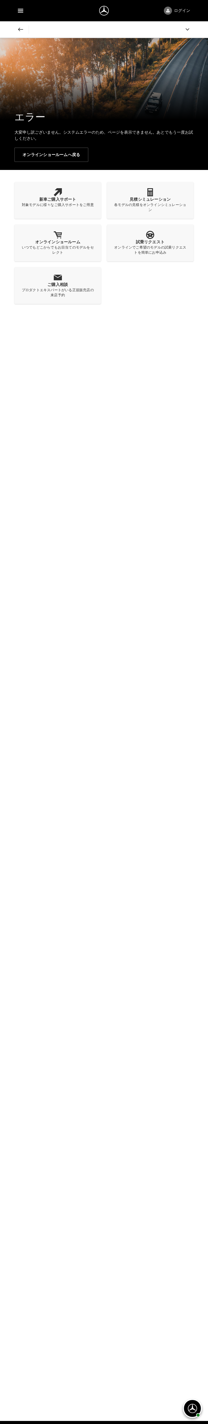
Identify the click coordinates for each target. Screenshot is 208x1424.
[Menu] (20, 10)
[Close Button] (20, 29)
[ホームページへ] (104, 10)
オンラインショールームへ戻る (51, 154)
